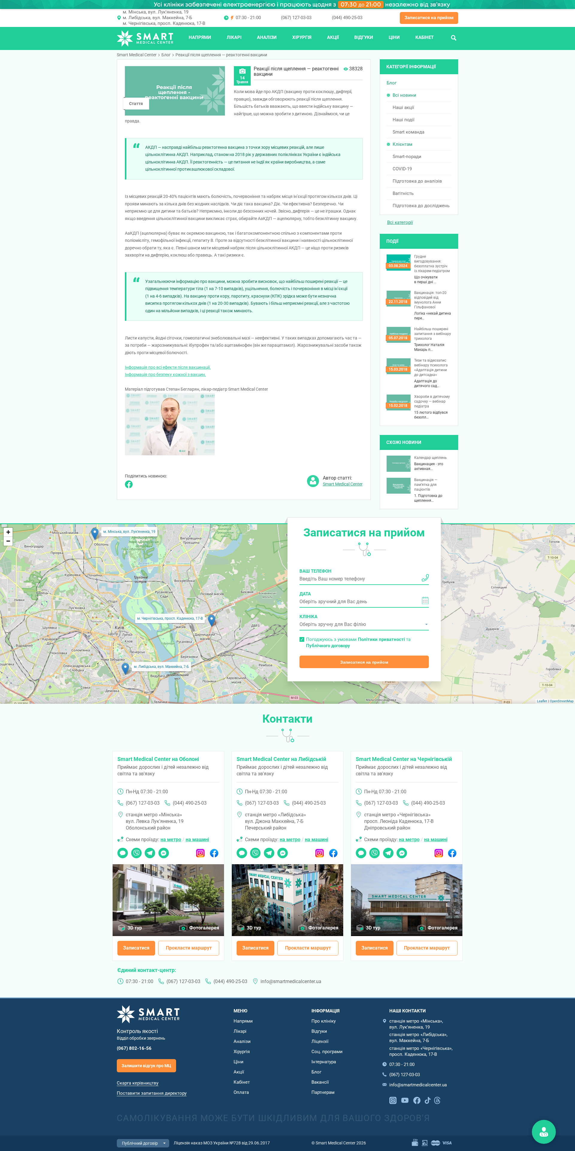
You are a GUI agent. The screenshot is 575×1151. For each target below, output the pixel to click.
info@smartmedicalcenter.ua (291, 981)
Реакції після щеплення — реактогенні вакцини (221, 55)
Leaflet (542, 701)
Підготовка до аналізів (417, 181)
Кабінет (424, 37)
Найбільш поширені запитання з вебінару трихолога (432, 334)
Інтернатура (323, 1061)
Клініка (308, 616)
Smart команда (408, 132)
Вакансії (320, 1082)
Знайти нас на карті (544, 1132)
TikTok (427, 1100)
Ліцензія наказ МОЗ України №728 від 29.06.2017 (222, 1143)
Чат (121, 851)
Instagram (200, 851)
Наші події (403, 119)
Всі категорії (400, 222)
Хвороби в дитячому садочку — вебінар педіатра (432, 401)
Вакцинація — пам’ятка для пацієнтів (425, 485)
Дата (305, 594)
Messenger (163, 851)
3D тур (135, 928)
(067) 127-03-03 (296, 17)
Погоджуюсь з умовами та (358, 642)
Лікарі (234, 37)
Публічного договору (328, 645)
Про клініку (323, 1021)
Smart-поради (407, 156)
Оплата (241, 1092)
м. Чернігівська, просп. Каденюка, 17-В (164, 23)
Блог (166, 55)
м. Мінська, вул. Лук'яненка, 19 (155, 12)
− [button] (8, 541)
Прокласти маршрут (189, 948)
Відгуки (363, 37)
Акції (333, 37)
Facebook (214, 851)
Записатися (136, 948)
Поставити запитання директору (152, 1093)
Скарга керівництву (137, 1083)
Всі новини (404, 95)
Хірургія (301, 37)
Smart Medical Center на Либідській (281, 759)
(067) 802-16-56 (134, 1048)
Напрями (200, 37)
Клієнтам (402, 144)
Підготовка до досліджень (421, 205)
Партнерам (323, 1092)
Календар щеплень (430, 458)
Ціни (394, 37)
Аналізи (267, 37)
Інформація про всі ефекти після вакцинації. (168, 367)
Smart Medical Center (137, 55)
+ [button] (8, 532)
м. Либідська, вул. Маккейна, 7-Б (157, 17)
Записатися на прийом (429, 17)
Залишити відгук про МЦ (146, 1065)
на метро (171, 839)
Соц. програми (327, 1051)
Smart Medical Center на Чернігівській (404, 759)
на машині (197, 839)
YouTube (404, 1100)
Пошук (453, 37)
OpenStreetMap (562, 701)
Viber (136, 851)
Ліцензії (320, 1041)
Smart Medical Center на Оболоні (158, 759)
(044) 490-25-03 (347, 17)
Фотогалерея (204, 928)
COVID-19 (402, 169)
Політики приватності (381, 639)
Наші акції (403, 107)
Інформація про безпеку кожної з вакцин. (165, 374)
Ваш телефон (315, 571)
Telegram (150, 851)
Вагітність (403, 193)
